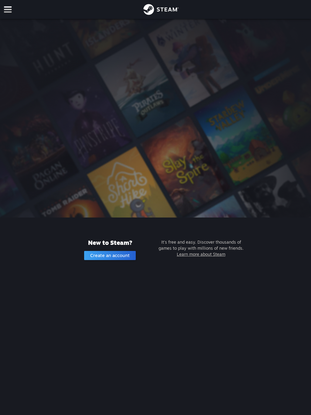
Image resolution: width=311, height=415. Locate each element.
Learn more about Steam (201, 254)
